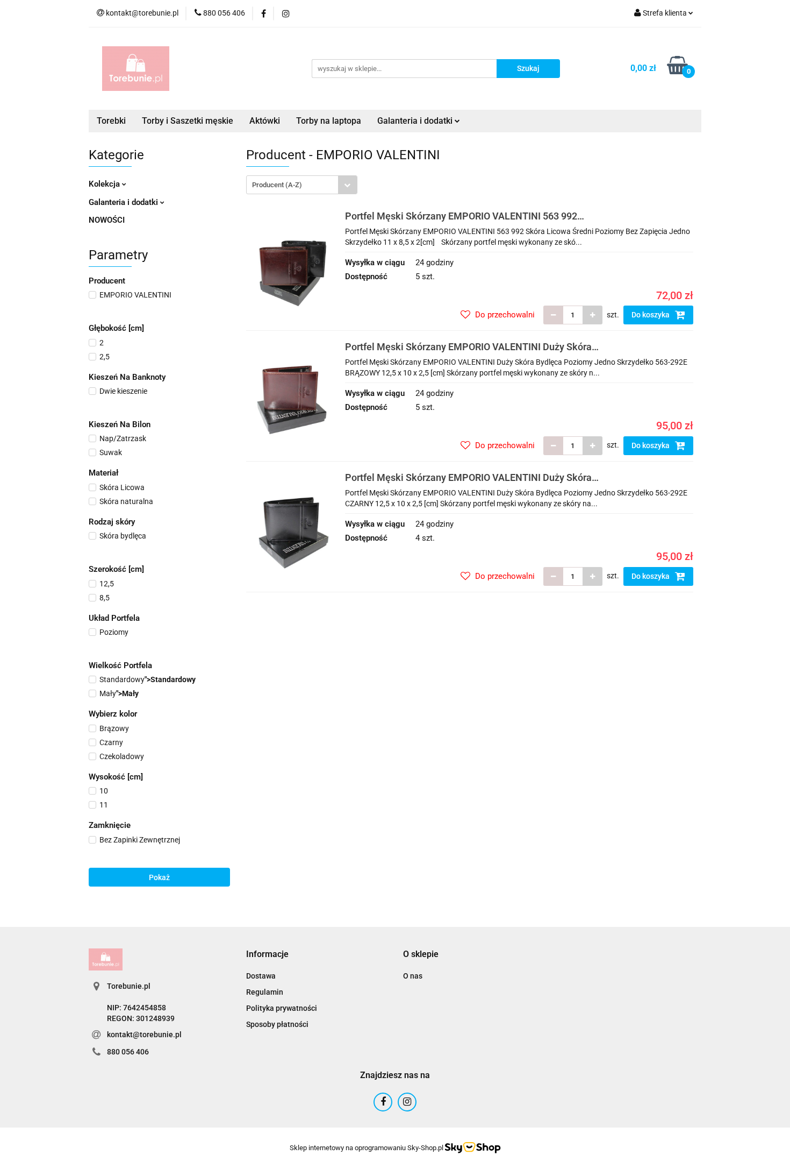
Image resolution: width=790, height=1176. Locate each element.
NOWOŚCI (107, 220)
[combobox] (301, 184)
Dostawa (261, 976)
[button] (267, 954)
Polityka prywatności (281, 1008)
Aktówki (264, 121)
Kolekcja (105, 184)
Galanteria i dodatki (124, 202)
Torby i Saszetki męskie (187, 121)
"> (147, 679)
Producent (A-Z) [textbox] (277, 185)
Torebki (111, 121)
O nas (412, 976)
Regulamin (264, 992)
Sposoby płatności (277, 1024)
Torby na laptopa (328, 121)
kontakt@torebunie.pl (144, 1034)
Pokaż (159, 877)
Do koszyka (651, 314)
